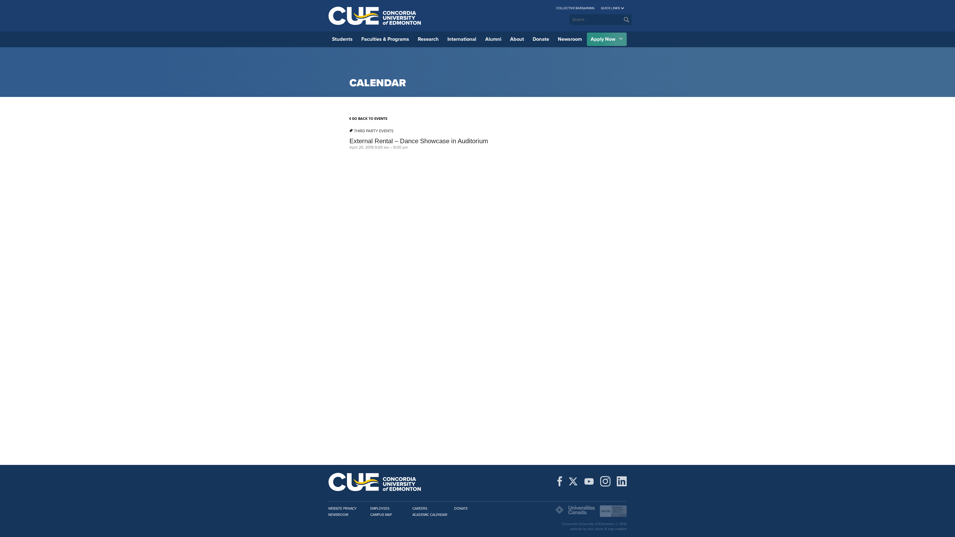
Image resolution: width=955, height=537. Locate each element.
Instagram (605, 481)
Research (428, 39)
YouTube (589, 481)
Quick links (610, 8)
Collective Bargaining (575, 8)
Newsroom (570, 39)
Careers (419, 508)
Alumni (493, 39)
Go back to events (369, 119)
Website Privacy (342, 508)
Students (342, 39)
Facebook (559, 481)
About (517, 39)
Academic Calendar (429, 515)
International (461, 39)
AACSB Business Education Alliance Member (613, 511)
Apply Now (603, 39)
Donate (541, 39)
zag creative (617, 529)
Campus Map (381, 515)
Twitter (573, 481)
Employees (379, 508)
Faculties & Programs (385, 39)
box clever (596, 529)
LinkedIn (622, 481)
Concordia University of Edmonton (375, 15)
